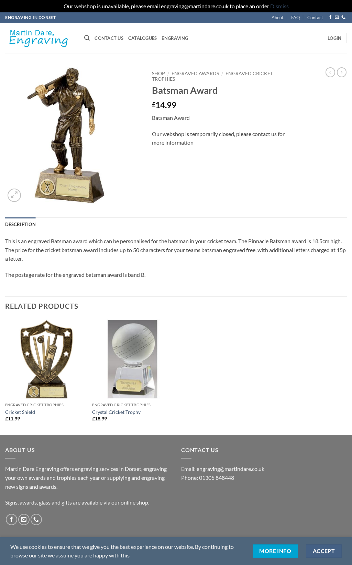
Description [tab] (20, 224)
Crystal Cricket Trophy (116, 412)
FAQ (295, 17)
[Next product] (330, 72)
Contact (315, 17)
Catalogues (142, 38)
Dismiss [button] (279, 6)
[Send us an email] (337, 17)
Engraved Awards (195, 73)
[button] (87, 38)
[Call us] (343, 17)
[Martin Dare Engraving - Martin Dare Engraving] (39, 38)
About (278, 17)
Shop (158, 73)
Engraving (175, 38)
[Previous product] (341, 72)
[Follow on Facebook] (330, 17)
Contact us (109, 38)
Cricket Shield (20, 412)
